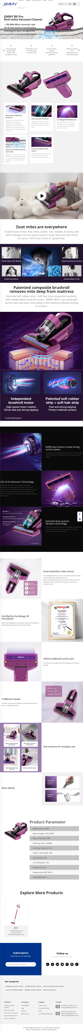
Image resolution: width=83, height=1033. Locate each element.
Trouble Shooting (44, 1008)
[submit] (70, 4)
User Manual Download (46, 1014)
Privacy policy (35, 1030)
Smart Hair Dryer (9, 1010)
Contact (23, 1011)
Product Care (43, 1005)
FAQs (40, 1011)
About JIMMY (25, 1005)
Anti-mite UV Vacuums (11, 1013)
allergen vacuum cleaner (33, 990)
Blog (22, 1008)
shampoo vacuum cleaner (14, 986)
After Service (25, 1014)
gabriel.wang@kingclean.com (70, 1015)
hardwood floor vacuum (33, 986)
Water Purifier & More (11, 1016)
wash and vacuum (49, 990)
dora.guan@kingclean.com (69, 1007)
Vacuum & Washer (9, 1018)
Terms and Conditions (49, 1030)
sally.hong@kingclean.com (69, 1013)
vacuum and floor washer (14, 990)
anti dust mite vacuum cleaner (53, 986)
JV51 (16, 928)
